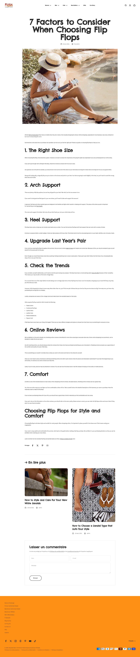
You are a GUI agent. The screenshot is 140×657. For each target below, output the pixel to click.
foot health (39, 206)
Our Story (92, 5)
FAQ (6, 629)
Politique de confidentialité (57, 551)
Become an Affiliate (10, 612)
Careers (7, 632)
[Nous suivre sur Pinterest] (25, 641)
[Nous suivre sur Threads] (20, 641)
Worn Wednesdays (9, 614)
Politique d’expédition (57, 650)
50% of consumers (33, 135)
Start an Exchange (9, 603)
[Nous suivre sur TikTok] (35, 641)
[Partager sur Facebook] (32, 445)
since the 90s (95, 273)
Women (47, 5)
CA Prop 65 (8, 623)
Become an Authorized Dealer (12, 609)
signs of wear (69, 248)
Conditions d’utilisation (43, 650)
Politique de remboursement (12, 650)
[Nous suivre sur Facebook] (6, 641)
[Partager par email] (47, 445)
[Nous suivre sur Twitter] (10, 641)
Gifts (84, 5)
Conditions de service (73, 551)
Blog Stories (8, 620)
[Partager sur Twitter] (37, 445)
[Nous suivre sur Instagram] (15, 641)
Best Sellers (74, 5)
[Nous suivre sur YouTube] (30, 641)
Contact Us (7, 626)
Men (56, 5)
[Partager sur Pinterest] (42, 445)
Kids (64, 5)
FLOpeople (7, 617)
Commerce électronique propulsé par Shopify (28, 647)
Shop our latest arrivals (66, 438)
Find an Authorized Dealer (11, 606)
